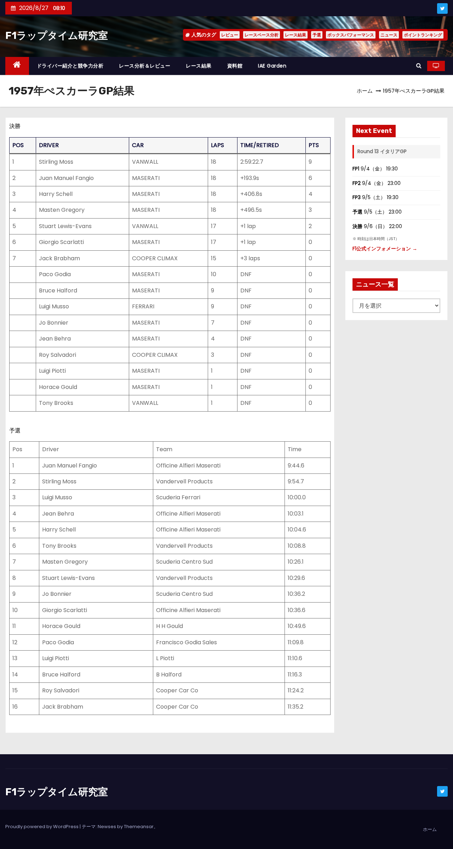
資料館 (235, 65)
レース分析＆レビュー (144, 65)
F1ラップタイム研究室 (56, 35)
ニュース (388, 35)
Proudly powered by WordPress (42, 826)
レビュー (229, 35)
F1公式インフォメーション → (384, 248)
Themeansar (139, 826)
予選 (316, 35)
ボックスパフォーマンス (350, 35)
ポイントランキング (423, 35)
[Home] (17, 66)
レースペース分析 (262, 35)
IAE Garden (272, 65)
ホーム (365, 90)
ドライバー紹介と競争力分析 (70, 65)
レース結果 (295, 35)
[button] (419, 66)
